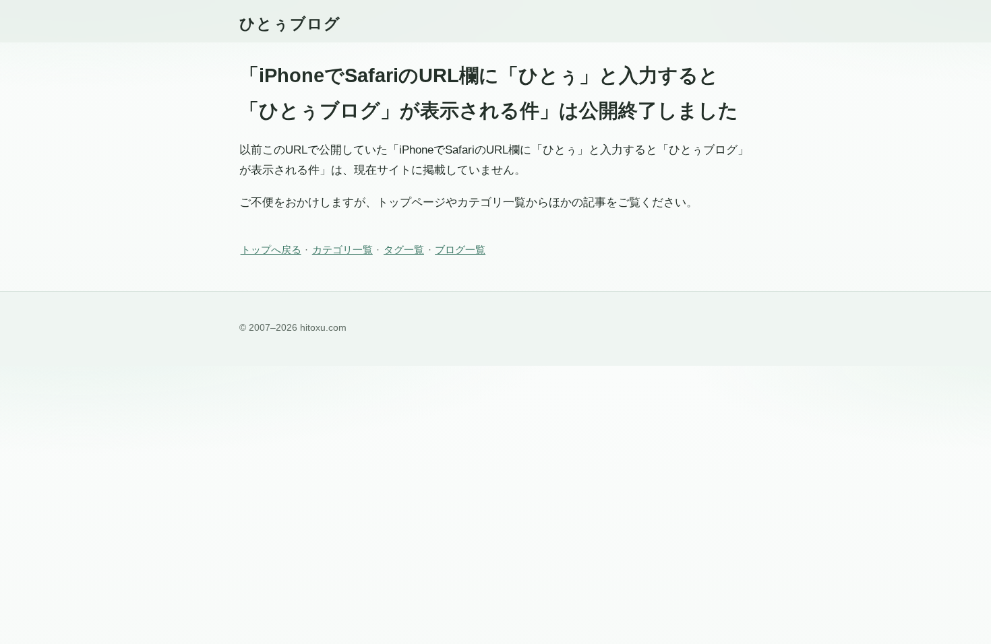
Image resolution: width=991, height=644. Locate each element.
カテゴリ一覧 (342, 249)
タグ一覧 (404, 249)
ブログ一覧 (460, 249)
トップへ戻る (271, 249)
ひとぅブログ (289, 23)
